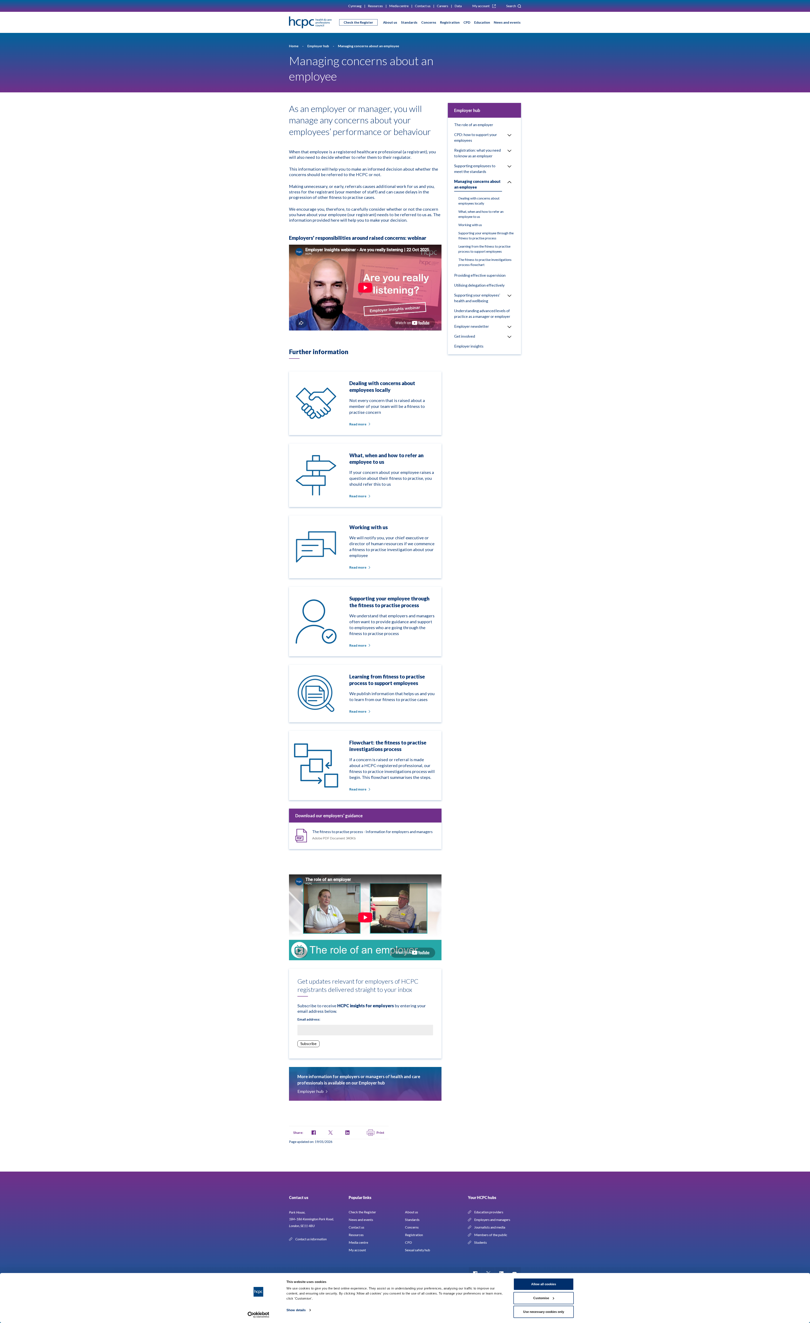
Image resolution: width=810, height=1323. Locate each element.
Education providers (488, 1212)
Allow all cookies (543, 1284)
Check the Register (358, 22)
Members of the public (490, 1235)
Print (380, 1132)
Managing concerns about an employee (477, 184)
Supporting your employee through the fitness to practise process (486, 235)
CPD (466, 22)
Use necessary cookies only (543, 1312)
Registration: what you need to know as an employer (477, 153)
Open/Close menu (509, 135)
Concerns (428, 22)
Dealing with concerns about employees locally (479, 200)
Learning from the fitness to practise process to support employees (484, 248)
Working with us (470, 225)
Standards (409, 22)
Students (480, 1242)
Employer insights (468, 346)
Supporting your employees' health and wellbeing (477, 298)
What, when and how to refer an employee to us (481, 213)
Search (511, 6)
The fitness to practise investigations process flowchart (485, 262)
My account (481, 6)
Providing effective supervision (480, 275)
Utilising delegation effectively (479, 285)
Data (458, 6)
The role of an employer (473, 124)
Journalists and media (489, 1227)
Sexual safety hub (417, 1250)
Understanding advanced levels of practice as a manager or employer (482, 313)
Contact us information (311, 1239)
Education (482, 22)
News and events (507, 22)
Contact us (423, 6)
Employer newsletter (471, 326)
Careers (442, 6)
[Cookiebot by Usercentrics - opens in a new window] (258, 1315)
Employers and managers (492, 1220)
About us (390, 22)
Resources (375, 6)
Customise (541, 1298)
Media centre (399, 6)
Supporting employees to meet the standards (474, 168)
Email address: (308, 1019)
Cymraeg (355, 6)
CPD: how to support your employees (475, 137)
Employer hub (310, 1091)
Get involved (464, 336)
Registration (450, 22)
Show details (296, 1310)
